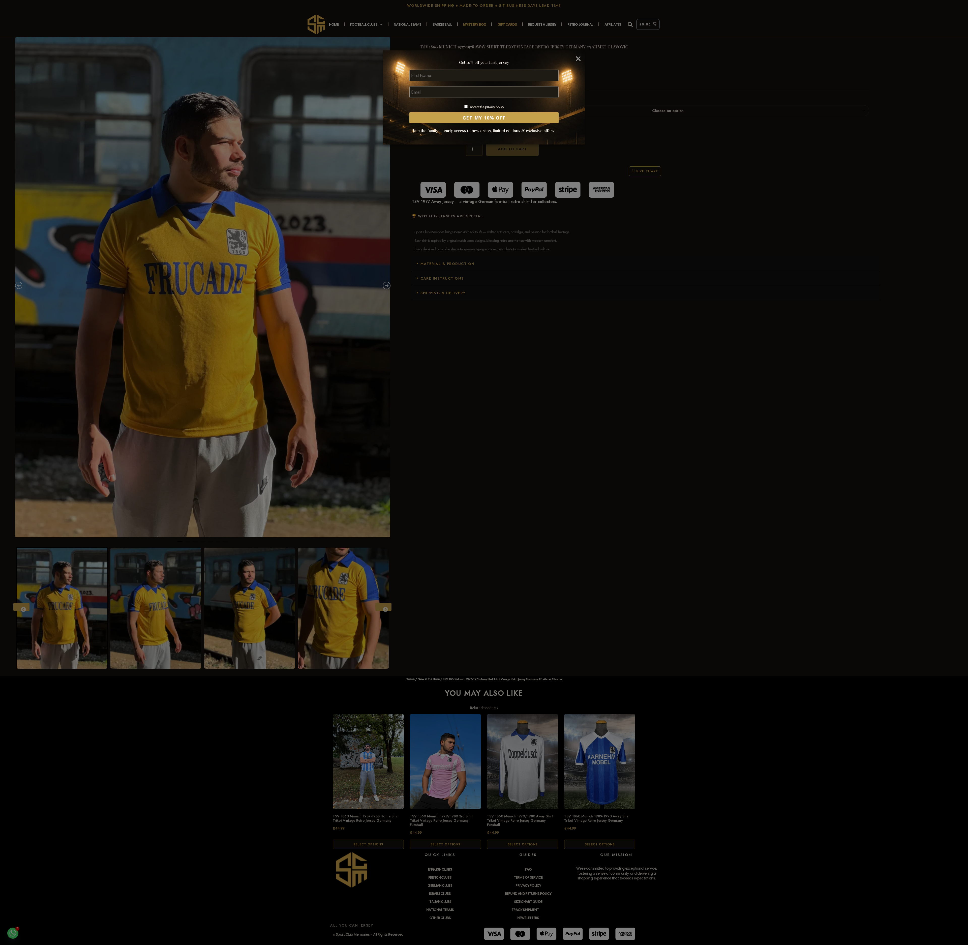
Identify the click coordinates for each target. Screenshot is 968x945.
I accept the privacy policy (486, 107)
